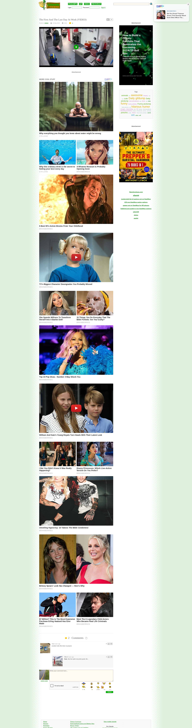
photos (144, 110)
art (129, 95)
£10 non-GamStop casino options (136, 202)
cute (126, 98)
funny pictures (125, 107)
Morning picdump (126, 111)
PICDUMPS (72, 4)
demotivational (134, 101)
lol (137, 109)
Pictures (45, 723)
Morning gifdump (147, 109)
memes (140, 109)
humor (146, 106)
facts (143, 101)
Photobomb (139, 110)
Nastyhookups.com (136, 192)
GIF (80, 4)
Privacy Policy (74, 725)
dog (140, 101)
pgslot (136, 218)
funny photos (132, 104)
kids (135, 109)
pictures (124, 113)
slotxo (136, 215)
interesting (129, 109)
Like (108, 20)
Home (45, 721)
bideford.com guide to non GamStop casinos (136, 208)
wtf (140, 115)
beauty (145, 95)
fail (146, 101)
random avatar (44, 680)
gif (130, 107)
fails (149, 101)
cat (122, 98)
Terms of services (75, 721)
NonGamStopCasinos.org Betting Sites (82, 723)
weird (149, 113)
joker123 (136, 212)
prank (129, 112)
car (149, 95)
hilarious (136, 106)
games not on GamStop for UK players (136, 205)
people (134, 110)
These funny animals (141, 112)
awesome (137, 95)
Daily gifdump (137, 98)
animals (124, 95)
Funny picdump (144, 104)
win (133, 115)
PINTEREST (96, 4)
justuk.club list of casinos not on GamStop (136, 199)
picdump (149, 110)
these (134, 113)
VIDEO (86, 4)
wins (137, 115)
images (123, 109)
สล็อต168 (136, 195)
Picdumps (46, 725)
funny (124, 103)
